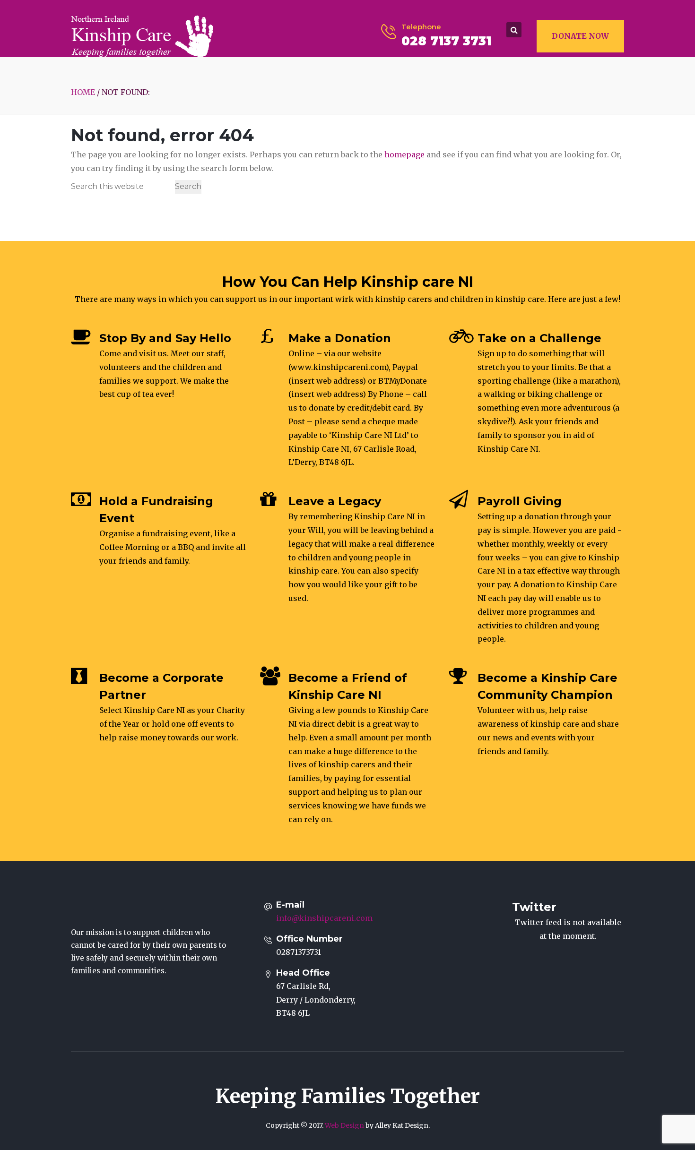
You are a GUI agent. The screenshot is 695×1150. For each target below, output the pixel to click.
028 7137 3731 (446, 41)
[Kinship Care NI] (142, 35)
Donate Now (580, 36)
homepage (404, 154)
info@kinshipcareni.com (324, 918)
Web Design (344, 1125)
